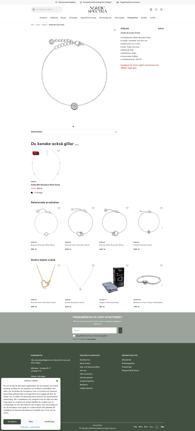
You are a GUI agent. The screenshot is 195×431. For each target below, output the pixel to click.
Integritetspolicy (35, 427)
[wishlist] (156, 9)
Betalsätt (84, 385)
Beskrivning (36, 132)
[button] (57, 381)
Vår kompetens (86, 378)
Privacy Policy (97, 425)
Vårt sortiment (86, 374)
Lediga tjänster (86, 388)
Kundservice (85, 360)
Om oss (83, 370)
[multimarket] (151, 9)
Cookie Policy (24, 427)
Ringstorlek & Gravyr (130, 370)
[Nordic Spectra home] (97, 10)
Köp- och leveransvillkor (90, 367)
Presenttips (126, 367)
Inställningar (49, 422)
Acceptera (12, 422)
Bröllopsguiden (128, 363)
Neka (31, 422)
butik (38, 25)
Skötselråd (126, 360)
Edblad (44, 25)
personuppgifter (92, 339)
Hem (32, 25)
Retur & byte (85, 363)
